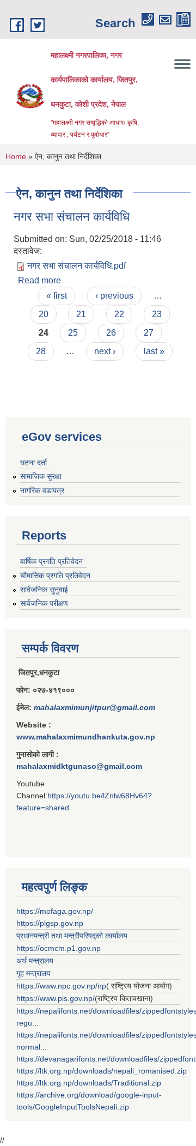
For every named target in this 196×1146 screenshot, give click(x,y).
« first (56, 295)
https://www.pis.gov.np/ (55, 998)
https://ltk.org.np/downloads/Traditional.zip (88, 1082)
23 (157, 314)
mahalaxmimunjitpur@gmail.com (94, 707)
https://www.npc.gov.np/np (61, 985)
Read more (39, 280)
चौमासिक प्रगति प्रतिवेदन (55, 575)
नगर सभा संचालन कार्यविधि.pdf (76, 265)
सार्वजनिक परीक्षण (44, 603)
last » (154, 351)
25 (73, 332)
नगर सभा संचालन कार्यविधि (72, 216)
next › (104, 351)
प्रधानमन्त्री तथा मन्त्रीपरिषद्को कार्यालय (71, 935)
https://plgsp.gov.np (49, 923)
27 (149, 332)
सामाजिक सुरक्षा (41, 476)
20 (43, 314)
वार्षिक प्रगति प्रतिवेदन (51, 561)
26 (111, 332)
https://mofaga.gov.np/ (54, 911)
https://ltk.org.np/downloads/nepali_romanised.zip (101, 1070)
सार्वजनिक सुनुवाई (44, 589)
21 (81, 314)
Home (15, 156)
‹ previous (114, 295)
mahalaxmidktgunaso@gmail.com (79, 766)
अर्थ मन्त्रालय (34, 960)
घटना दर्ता (33, 462)
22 (119, 314)
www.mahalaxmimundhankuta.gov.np (85, 736)
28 (41, 351)
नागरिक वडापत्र (42, 490)
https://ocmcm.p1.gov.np (58, 948)
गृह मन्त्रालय (33, 973)
